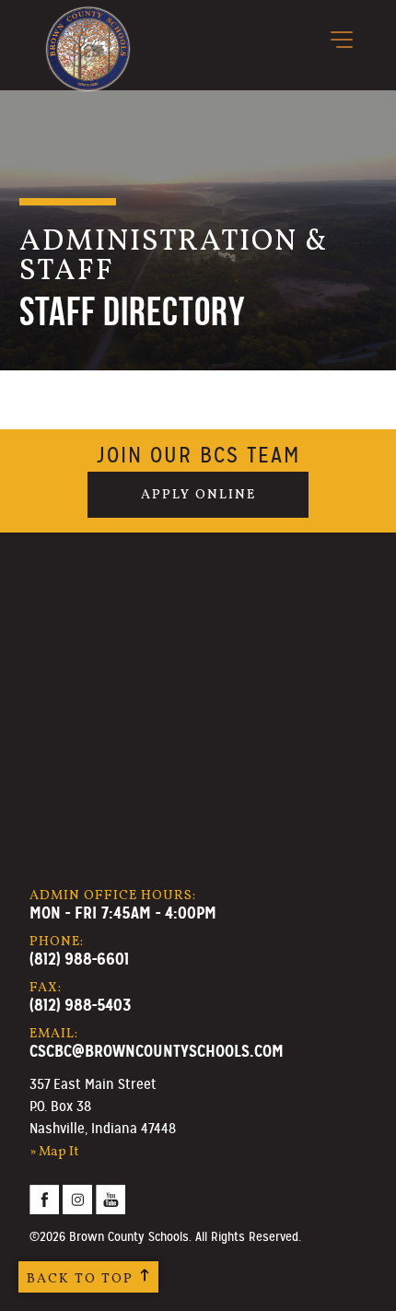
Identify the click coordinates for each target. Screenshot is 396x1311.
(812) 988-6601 (79, 958)
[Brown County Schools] (88, 20)
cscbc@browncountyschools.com (156, 1050)
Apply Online (198, 495)
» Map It (54, 1151)
